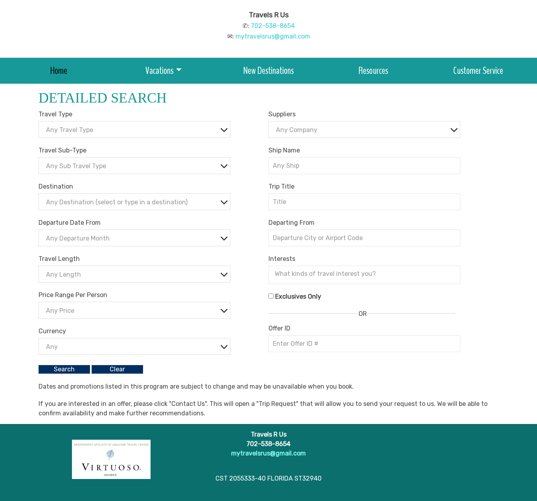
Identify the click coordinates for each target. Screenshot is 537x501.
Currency (52, 331)
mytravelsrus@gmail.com (272, 36)
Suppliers (282, 114)
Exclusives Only (298, 296)
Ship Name (284, 150)
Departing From (291, 222)
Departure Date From (70, 222)
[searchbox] (366, 274)
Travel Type (55, 114)
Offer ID (279, 328)
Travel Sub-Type (62, 150)
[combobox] (134, 129)
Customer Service (478, 70)
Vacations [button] (159, 70)
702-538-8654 (273, 25)
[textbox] (136, 129)
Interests (281, 258)
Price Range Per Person (73, 295)
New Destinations (268, 70)
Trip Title (281, 186)
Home (58, 70)
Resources (373, 70)
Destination (56, 186)
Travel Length (59, 258)
